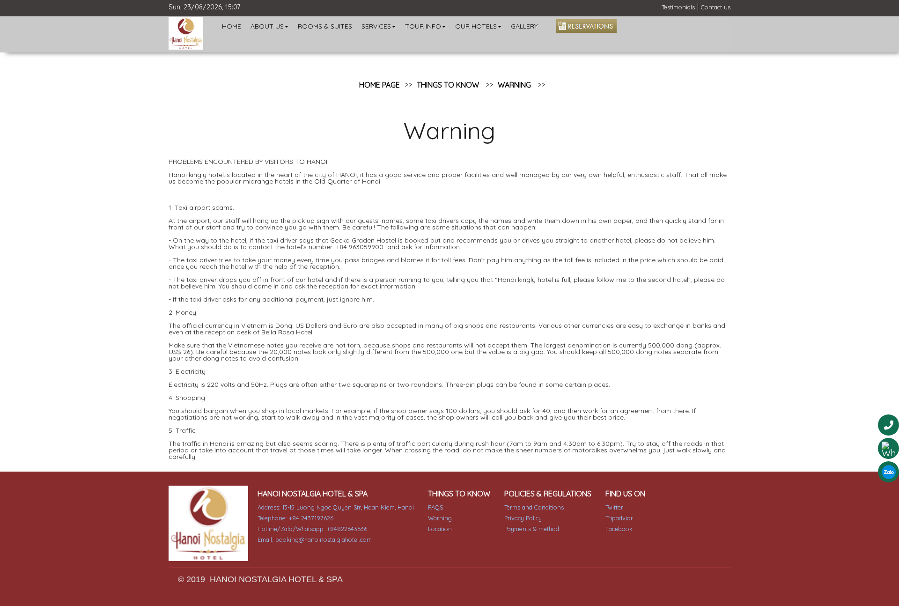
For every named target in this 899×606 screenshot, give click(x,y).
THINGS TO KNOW (448, 84)
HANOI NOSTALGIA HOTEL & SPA (313, 493)
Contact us (715, 7)
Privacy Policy (523, 518)
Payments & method (531, 528)
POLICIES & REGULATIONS (547, 493)
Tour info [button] (423, 26)
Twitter (614, 507)
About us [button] (267, 26)
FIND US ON (625, 493)
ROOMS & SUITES (325, 26)
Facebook (619, 528)
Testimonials (678, 7)
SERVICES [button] (376, 26)
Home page (379, 84)
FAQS (435, 507)
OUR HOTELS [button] (476, 26)
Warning (514, 84)
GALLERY (524, 26)
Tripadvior (619, 518)
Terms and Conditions (534, 507)
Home (231, 26)
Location (440, 528)
